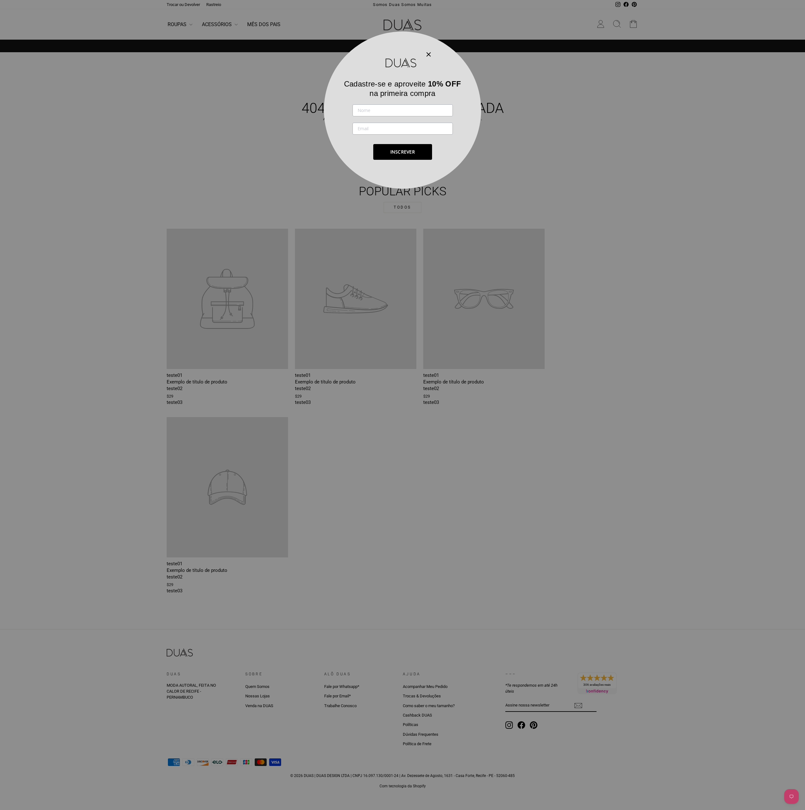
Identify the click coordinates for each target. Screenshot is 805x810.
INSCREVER (402, 152)
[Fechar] (428, 54)
